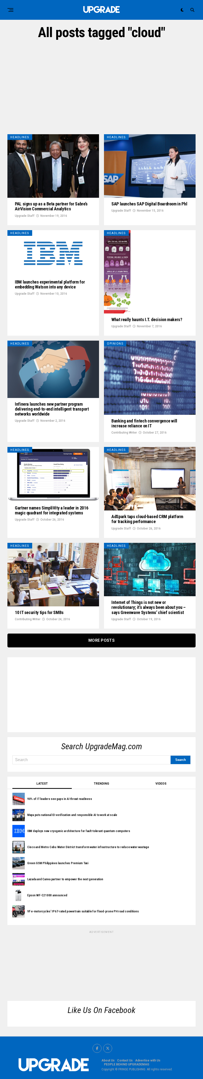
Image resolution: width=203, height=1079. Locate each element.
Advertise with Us (147, 1060)
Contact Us (125, 1060)
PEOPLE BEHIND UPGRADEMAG (126, 1064)
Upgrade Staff (24, 216)
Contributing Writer (124, 432)
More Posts (101, 640)
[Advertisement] (101, 87)
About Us (108, 1060)
